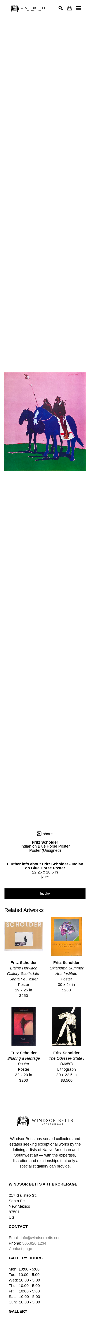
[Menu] (78, 8)
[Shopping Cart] (69, 8)
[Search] (61, 8)
